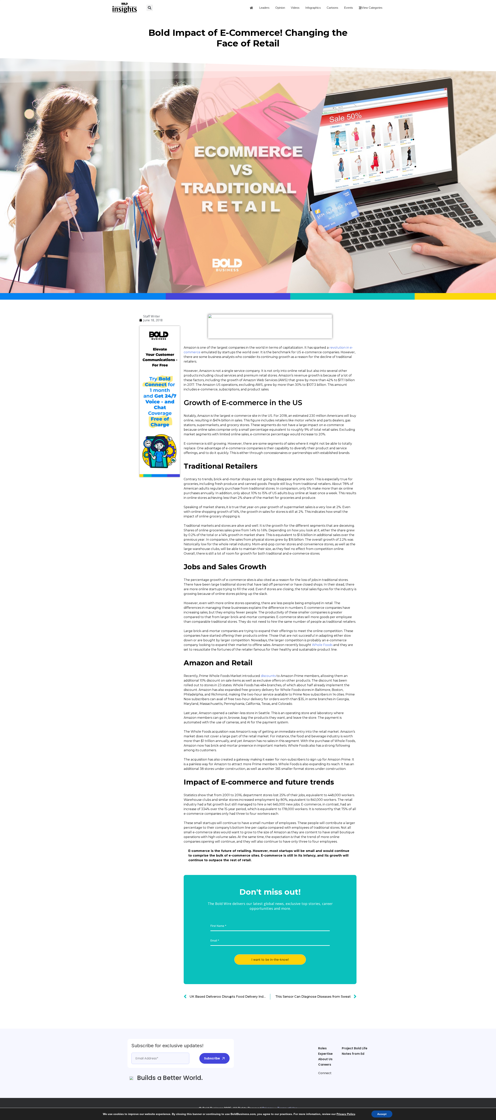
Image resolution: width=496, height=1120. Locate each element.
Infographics (313, 7)
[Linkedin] (336, 1080)
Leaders (264, 7)
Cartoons (332, 7)
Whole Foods (322, 645)
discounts (268, 676)
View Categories (372, 7)
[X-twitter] (328, 1080)
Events (348, 7)
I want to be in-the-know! (270, 959)
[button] (149, 8)
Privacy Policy (346, 1114)
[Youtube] (343, 1080)
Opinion (280, 7)
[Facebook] (321, 1080)
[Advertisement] (155, 539)
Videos (295, 7)
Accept (382, 1114)
